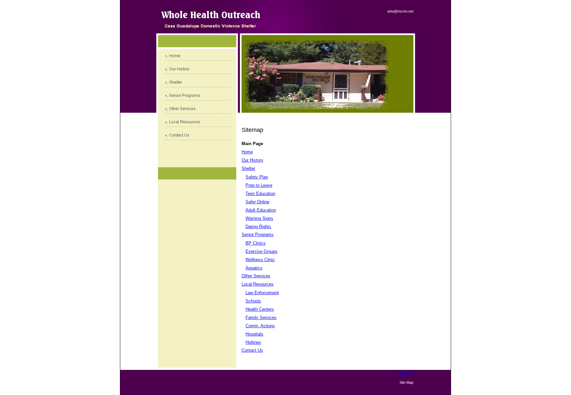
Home (247, 151)
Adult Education (261, 210)
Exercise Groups (262, 251)
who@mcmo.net (400, 11)
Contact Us (252, 350)
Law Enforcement (262, 292)
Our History (252, 160)
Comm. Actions (260, 325)
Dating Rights (258, 226)
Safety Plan (257, 177)
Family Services (261, 317)
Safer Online (257, 201)
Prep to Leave (259, 185)
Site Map (406, 382)
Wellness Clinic (260, 259)
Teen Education (260, 193)
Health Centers (260, 309)
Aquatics (254, 267)
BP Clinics (256, 243)
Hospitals (254, 334)
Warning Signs (259, 218)
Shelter (248, 168)
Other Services (256, 275)
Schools (253, 300)
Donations (405, 373)
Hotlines (253, 342)
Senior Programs (258, 234)
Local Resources (258, 284)
